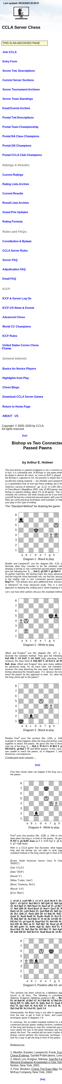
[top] (24, 435)
